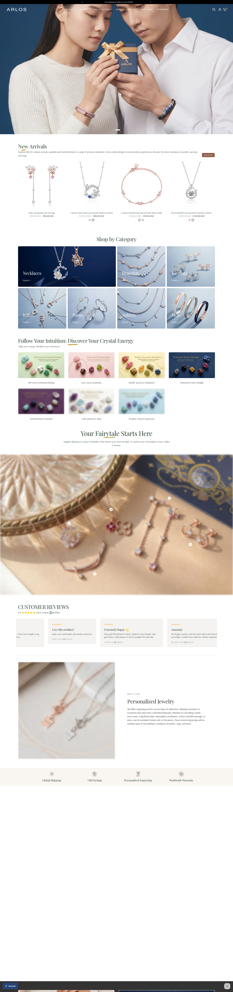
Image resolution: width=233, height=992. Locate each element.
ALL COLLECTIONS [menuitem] (102, 9)
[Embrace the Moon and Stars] (116, 69)
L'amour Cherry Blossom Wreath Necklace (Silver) (91, 212)
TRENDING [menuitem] (83, 9)
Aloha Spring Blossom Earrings (41, 212)
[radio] (89, 220)
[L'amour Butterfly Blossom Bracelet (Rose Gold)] (141, 185)
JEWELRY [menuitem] (69, 9)
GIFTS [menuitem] (118, 9)
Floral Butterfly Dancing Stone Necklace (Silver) (191, 212)
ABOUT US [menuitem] (130, 9)
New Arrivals (208, 155)
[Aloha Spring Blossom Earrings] (41, 185)
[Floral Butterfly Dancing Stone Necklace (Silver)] (191, 185)
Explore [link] (26, 280)
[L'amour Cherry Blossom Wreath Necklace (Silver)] (91, 185)
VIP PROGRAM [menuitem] (163, 9)
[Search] (214, 9)
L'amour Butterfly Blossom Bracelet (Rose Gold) (141, 212)
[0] (224, 9)
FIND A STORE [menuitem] (147, 9)
